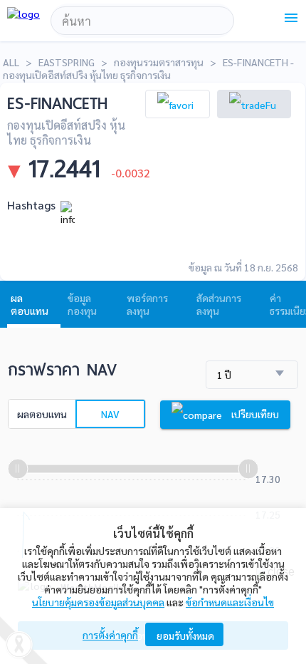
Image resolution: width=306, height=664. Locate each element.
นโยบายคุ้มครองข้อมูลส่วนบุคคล (98, 602)
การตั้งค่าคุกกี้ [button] (110, 634)
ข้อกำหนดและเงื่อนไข (230, 602)
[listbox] (252, 375)
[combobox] (142, 20)
